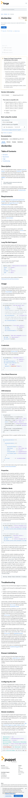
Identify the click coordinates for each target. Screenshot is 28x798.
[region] (14, 792)
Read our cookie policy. (10, 793)
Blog (19, 769)
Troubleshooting (6, 161)
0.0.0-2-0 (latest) (5, 95)
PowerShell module (14, 606)
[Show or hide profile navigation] (23, 2)
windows (7, 112)
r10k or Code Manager (7, 122)
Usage (4, 159)
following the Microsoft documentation (10, 279)
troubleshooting (21, 190)
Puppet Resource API (14, 203)
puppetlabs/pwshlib (5, 204)
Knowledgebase (4, 775)
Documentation (4, 776)
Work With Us (20, 771)
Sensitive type (14, 351)
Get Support (3, 773)
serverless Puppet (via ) (14, 725)
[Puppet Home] (9, 762)
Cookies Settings (8, 795)
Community (20, 768)
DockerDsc (19, 171)
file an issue (12, 605)
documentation (9, 218)
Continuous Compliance (5, 768)
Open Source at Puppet (5, 777)
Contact (19, 774)
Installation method (5, 120)
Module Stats (4, 45)
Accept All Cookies (18, 795)
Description (5, 154)
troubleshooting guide (15, 646)
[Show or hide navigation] (26, 3)
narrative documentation (10, 466)
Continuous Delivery (4, 767)
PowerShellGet (8, 291)
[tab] (3, 142)
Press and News (21, 772)
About (19, 767)
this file (22, 230)
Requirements (6, 156)
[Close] (25, 788)
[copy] (24, 127)
